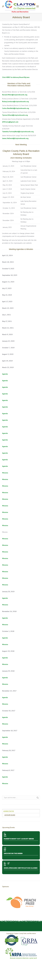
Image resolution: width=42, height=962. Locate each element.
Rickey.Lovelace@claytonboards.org (15, 101)
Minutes (5, 473)
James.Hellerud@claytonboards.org (15, 138)
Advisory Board (9, 815)
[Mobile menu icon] (37, 6)
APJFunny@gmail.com (10, 122)
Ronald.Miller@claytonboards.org (14, 95)
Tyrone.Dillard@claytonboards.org (15, 115)
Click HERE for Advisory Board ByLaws (16, 77)
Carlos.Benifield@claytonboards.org (15, 108)
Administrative (8, 811)
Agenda (5, 374)
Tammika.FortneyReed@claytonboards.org (18, 132)
